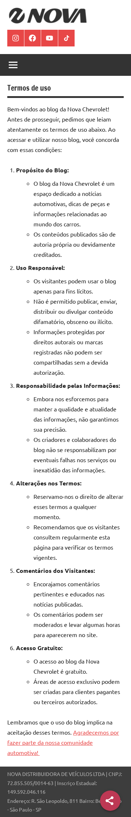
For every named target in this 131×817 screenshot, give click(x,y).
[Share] (110, 801)
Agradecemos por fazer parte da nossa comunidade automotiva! (63, 742)
